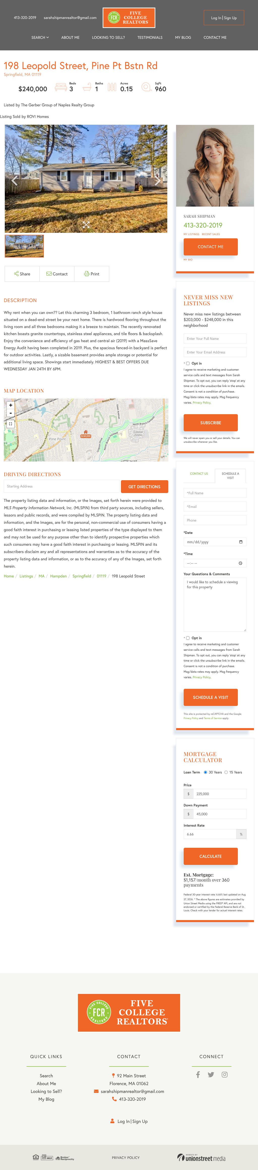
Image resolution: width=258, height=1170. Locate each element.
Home (9, 576)
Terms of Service (213, 718)
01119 (101, 576)
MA (42, 576)
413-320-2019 (25, 17)
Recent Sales (211, 234)
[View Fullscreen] (10, 424)
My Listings (192, 234)
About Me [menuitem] (46, 1083)
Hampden (58, 576)
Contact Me (210, 246)
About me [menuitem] (70, 37)
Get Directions (144, 486)
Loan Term (192, 772)
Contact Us (199, 474)
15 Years (236, 772)
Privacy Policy (201, 403)
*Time (188, 553)
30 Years (215, 772)
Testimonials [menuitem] (150, 37)
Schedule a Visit (230, 476)
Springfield (82, 576)
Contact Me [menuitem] (215, 37)
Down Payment (196, 805)
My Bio (188, 259)
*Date (188, 532)
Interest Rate (194, 825)
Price (188, 785)
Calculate (211, 856)
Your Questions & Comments (207, 574)
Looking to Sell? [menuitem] (108, 37)
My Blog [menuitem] (183, 37)
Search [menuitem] (38, 37)
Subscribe (210, 422)
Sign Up (230, 17)
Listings (26, 576)
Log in (216, 17)
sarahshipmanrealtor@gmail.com (70, 17)
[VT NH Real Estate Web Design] (201, 1157)
